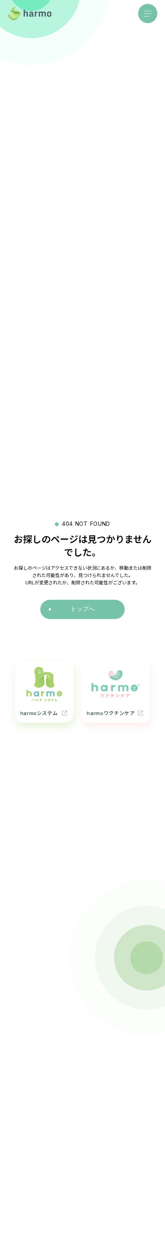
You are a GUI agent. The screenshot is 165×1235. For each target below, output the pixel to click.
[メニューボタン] (147, 13)
